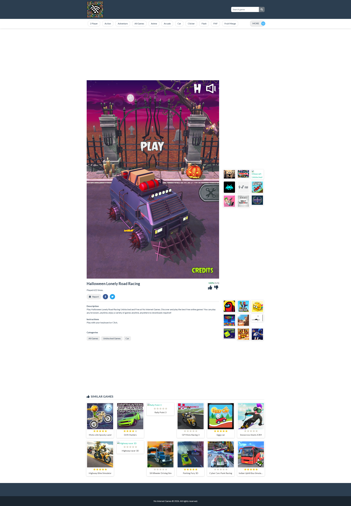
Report (95, 296)
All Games (93, 338)
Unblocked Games (112, 338)
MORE (255, 23)
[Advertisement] (175, 54)
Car (127, 338)
